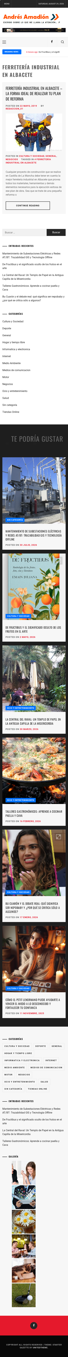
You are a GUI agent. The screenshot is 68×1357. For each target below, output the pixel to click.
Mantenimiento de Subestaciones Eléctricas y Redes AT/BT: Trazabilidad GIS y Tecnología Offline (31, 255)
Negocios (12, 159)
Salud (5, 398)
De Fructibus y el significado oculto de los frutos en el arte (32, 266)
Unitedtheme (40, 1348)
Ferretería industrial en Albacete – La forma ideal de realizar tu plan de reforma (34, 93)
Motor (5, 377)
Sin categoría (9, 404)
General (51, 156)
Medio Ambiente (11, 363)
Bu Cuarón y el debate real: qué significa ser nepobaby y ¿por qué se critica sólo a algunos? (33, 298)
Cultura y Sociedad (31, 156)
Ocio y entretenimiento (14, 391)
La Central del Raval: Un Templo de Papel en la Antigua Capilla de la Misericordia (33, 277)
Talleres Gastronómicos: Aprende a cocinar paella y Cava (30, 287)
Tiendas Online (10, 411)
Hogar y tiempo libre (13, 342)
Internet (6, 356)
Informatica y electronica (16, 349)
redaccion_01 (14, 108)
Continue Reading (28, 205)
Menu (6, 4)
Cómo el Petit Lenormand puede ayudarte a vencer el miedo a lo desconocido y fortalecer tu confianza (33, 1004)
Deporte (6, 328)
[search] (62, 42)
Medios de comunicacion (16, 370)
